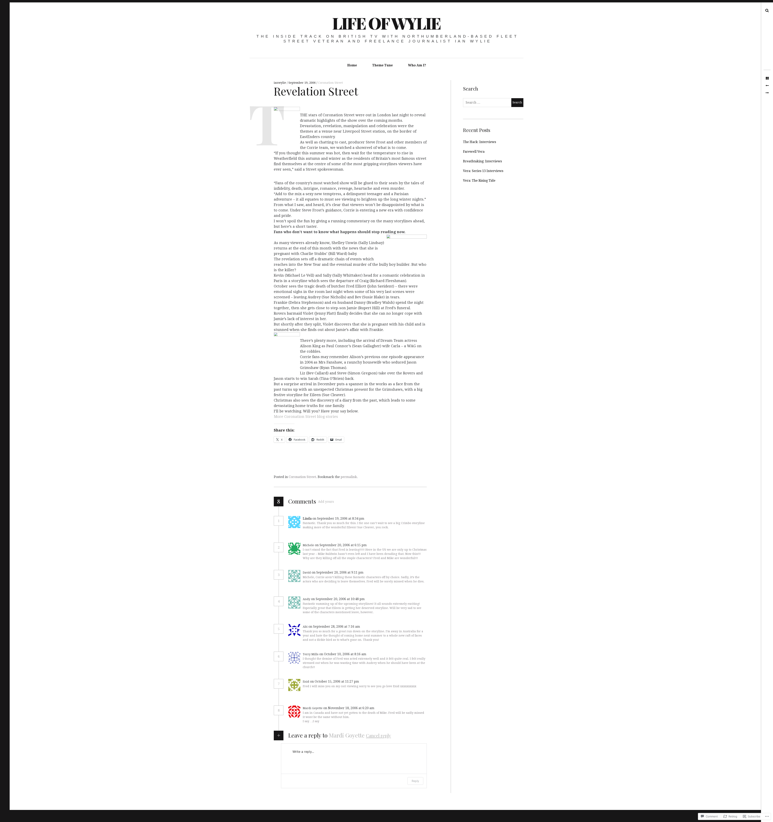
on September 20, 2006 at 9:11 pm (338, 572)
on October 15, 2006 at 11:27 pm (335, 681)
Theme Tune (382, 65)
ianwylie (280, 82)
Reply (374, 518)
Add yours (326, 502)
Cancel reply (378, 736)
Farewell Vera (474, 151)
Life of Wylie (386, 23)
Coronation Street (330, 82)
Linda (307, 518)
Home (352, 65)
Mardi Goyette (347, 735)
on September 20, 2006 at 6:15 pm (341, 545)
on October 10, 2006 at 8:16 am (343, 654)
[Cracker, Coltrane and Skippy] (767, 93)
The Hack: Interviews (479, 142)
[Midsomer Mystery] (767, 85)
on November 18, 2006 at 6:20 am (349, 708)
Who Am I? (417, 65)
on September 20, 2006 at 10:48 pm (338, 599)
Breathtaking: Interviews (482, 161)
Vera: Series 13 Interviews (483, 171)
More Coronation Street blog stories (306, 416)
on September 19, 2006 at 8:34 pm (338, 518)
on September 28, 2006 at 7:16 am (334, 626)
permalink (349, 477)
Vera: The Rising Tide (479, 180)
